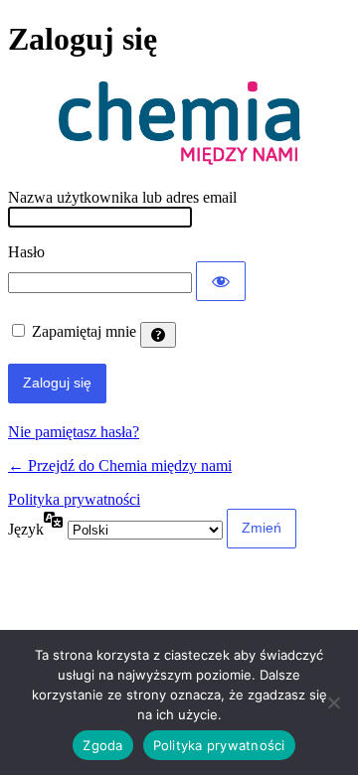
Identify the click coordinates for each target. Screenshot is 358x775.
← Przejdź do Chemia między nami (120, 465)
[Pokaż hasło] (221, 281)
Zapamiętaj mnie (84, 331)
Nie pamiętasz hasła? (73, 431)
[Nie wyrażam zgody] (333, 702)
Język (26, 529)
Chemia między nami (179, 123)
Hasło (26, 251)
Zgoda (102, 745)
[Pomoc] (158, 335)
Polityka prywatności (74, 499)
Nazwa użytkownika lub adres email (122, 197)
